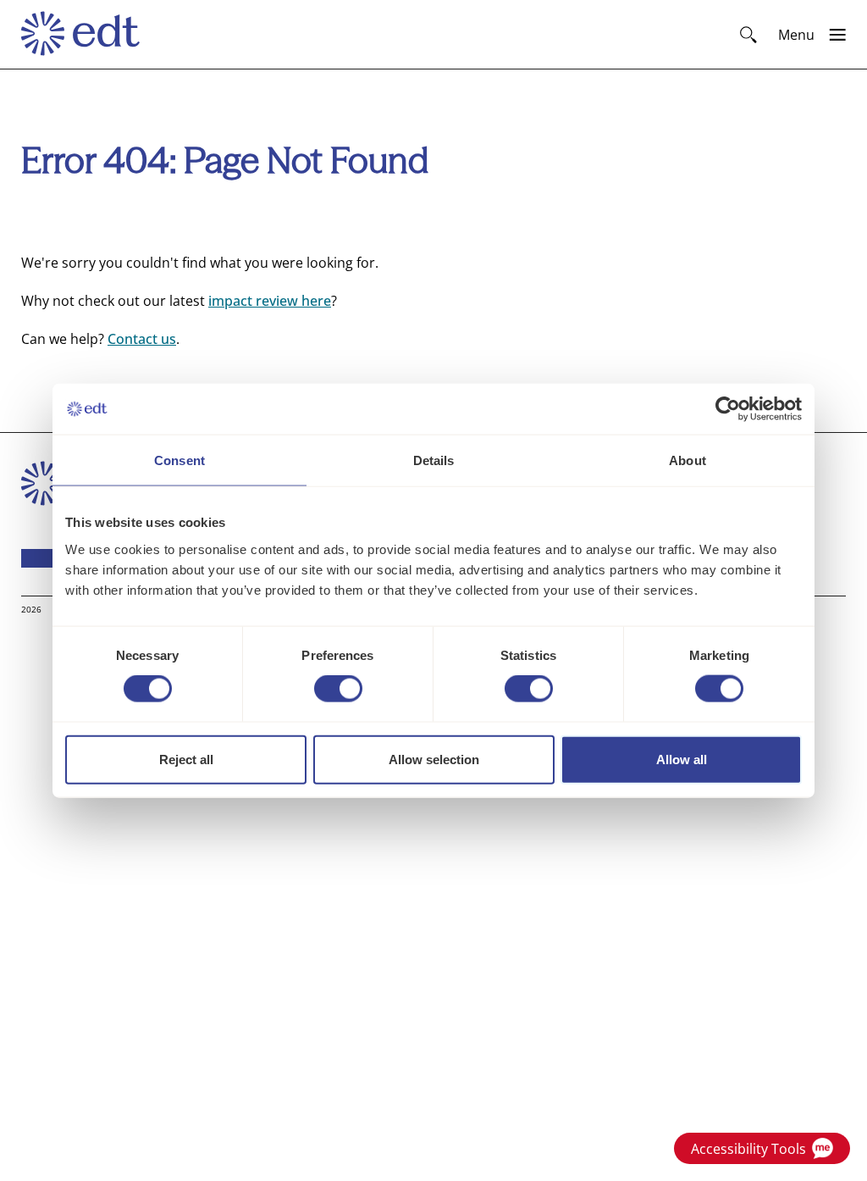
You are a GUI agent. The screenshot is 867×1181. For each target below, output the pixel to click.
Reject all (186, 758)
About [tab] (687, 460)
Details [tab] (434, 460)
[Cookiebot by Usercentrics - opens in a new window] (728, 409)
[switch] (338, 688)
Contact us (142, 339)
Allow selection (434, 758)
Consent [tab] (179, 460)
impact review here (269, 300)
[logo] (88, 34)
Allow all (681, 758)
